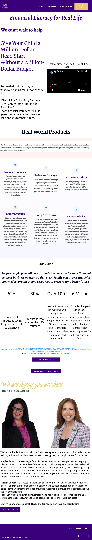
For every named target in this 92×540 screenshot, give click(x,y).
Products (52, 6)
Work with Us (65, 6)
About (78, 528)
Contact (87, 528)
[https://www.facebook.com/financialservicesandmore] (78, 536)
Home (42, 6)
